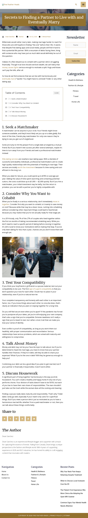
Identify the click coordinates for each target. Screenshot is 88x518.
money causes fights (10, 67)
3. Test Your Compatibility (20, 107)
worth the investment (26, 167)
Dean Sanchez (9, 36)
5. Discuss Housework (18, 116)
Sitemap (66, 515)
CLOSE (57, 93)
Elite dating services (10, 159)
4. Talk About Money (18, 111)
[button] (76, 4)
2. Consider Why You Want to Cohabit (24, 103)
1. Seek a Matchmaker (18, 99)
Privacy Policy (56, 515)
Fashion (21, 36)
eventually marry (9, 79)
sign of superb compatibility (40, 289)
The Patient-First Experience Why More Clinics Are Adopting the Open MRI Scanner (73, 493)
